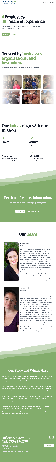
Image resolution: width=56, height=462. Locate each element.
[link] (9, 2)
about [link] (46, 2)
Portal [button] (14, 34)
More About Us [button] (32, 211)
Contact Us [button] (6, 34)
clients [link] (42, 2)
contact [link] (52, 2)
